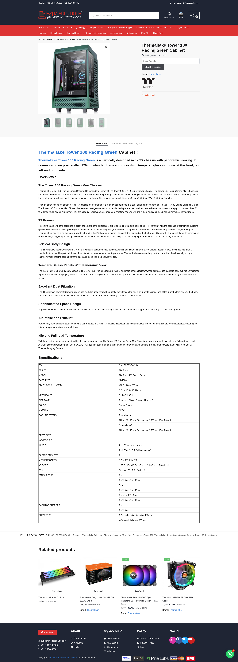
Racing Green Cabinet (176, 535)
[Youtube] (191, 640)
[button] (106, 47)
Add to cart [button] (181, 619)
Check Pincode (153, 67)
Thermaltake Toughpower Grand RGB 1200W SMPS (97, 599)
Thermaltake (155, 74)
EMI (181, 18)
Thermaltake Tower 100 (143, 535)
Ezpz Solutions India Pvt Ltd (63, 657)
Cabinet (190, 535)
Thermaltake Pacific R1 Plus (51, 597)
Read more (57, 619)
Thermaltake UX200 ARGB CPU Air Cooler (178, 599)
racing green (115, 535)
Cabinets (49, 39)
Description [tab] (102, 143)
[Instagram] (172, 640)
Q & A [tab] (139, 143)
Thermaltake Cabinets (65, 39)
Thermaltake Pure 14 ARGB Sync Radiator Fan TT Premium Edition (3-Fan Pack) (139, 600)
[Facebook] (178, 640)
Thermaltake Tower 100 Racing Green (77, 152)
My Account (169, 18)
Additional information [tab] (122, 143)
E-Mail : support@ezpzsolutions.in (185, 3)
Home (41, 39)
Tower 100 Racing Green (206, 535)
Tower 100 (127, 535)
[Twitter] (185, 640)
